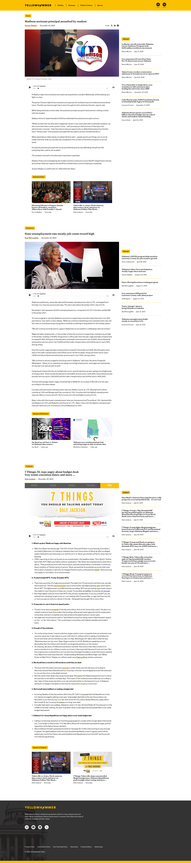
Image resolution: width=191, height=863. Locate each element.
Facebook (118, 25)
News (28, 16)
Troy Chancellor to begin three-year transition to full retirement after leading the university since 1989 (137, 87)
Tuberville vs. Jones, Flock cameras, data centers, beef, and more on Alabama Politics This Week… (88, 207)
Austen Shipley (31, 25)
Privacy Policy (30, 847)
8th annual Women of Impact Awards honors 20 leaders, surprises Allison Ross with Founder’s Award (47, 207)
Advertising (98, 847)
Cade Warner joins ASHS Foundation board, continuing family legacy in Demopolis (140, 101)
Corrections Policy (43, 847)
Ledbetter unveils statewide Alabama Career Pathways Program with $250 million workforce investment (137, 46)
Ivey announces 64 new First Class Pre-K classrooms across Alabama (136, 60)
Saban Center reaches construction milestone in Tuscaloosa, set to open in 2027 (140, 73)
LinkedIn (115, 25)
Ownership (74, 847)
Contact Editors (86, 847)
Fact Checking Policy (60, 847)
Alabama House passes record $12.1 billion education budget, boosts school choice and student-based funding (138, 115)
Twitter (111, 25)
